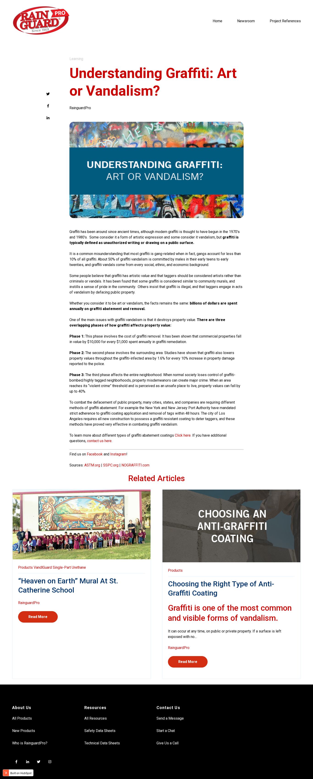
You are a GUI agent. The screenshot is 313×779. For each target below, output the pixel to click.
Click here (183, 435)
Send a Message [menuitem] (170, 718)
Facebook (95, 454)
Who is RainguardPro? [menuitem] (29, 743)
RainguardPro (80, 108)
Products (25, 567)
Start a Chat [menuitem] (165, 731)
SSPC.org (110, 465)
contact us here (99, 441)
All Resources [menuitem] (95, 718)
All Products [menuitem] (22, 718)
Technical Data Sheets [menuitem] (102, 743)
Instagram (118, 454)
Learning (76, 59)
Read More (37, 617)
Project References (285, 21)
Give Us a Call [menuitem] (167, 743)
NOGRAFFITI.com (135, 465)
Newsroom (246, 21)
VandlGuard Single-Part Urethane (60, 567)
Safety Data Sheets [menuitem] (99, 731)
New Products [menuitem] (23, 731)
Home (217, 21)
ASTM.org (92, 465)
